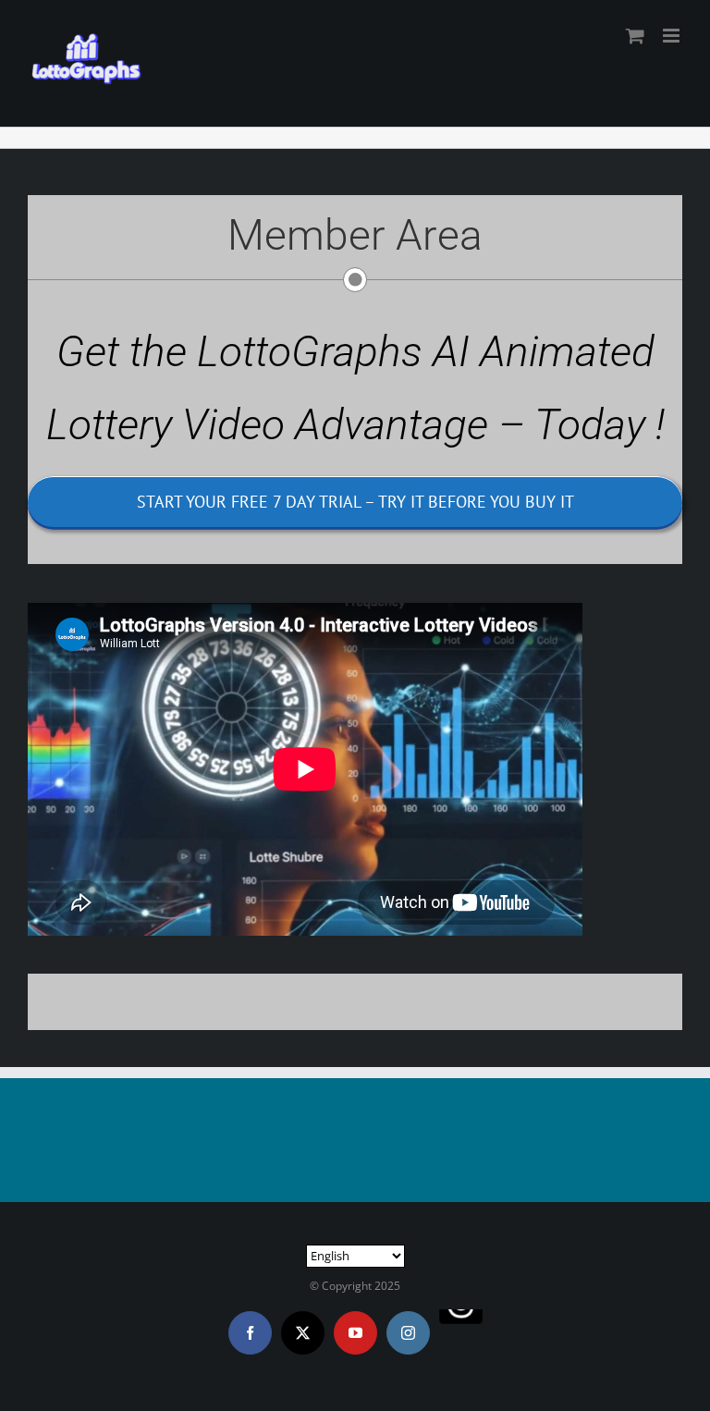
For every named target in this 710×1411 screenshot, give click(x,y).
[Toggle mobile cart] (635, 35)
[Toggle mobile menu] (672, 35)
